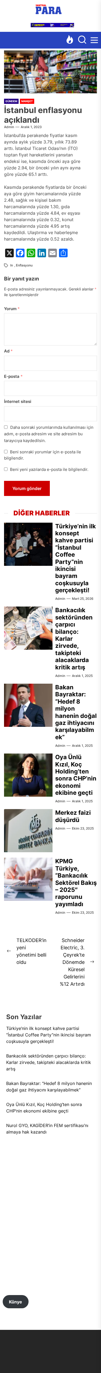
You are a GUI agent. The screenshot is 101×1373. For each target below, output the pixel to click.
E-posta (13, 376)
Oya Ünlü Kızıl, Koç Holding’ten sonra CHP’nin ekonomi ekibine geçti (75, 775)
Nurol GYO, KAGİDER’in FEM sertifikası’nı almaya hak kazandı (47, 1129)
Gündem (11, 101)
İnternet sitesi (17, 401)
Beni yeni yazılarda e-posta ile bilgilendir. (49, 469)
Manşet (27, 101)
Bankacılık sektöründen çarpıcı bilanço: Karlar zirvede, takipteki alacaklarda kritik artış (48, 1062)
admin (9, 127)
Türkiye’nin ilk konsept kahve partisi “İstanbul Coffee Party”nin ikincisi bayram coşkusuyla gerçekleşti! (75, 558)
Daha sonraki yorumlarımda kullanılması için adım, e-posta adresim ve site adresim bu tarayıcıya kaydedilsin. (48, 434)
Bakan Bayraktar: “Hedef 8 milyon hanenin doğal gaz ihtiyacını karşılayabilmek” (76, 712)
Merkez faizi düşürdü (73, 816)
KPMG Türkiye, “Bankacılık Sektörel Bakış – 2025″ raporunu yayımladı (76, 882)
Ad (8, 351)
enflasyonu (24, 265)
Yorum (12, 308)
